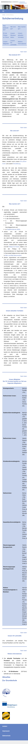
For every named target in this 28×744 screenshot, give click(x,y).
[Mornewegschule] (14, 2)
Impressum (6, 731)
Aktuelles (6, 677)
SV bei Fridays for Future (6, 35)
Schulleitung (16, 164)
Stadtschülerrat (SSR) (13, 229)
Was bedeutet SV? (5, 28)
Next (24, 6)
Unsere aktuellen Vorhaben (21, 35)
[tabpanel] (14, 7)
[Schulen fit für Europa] (6, 693)
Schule (3, 14)
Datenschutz (6, 736)
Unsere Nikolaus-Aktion (13, 35)
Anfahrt (4, 726)
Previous (3, 6)
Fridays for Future (14, 247)
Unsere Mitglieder (6, 43)
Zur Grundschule (9, 680)
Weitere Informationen (22, 43)
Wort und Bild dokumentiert (13, 255)
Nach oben (23, 52)
